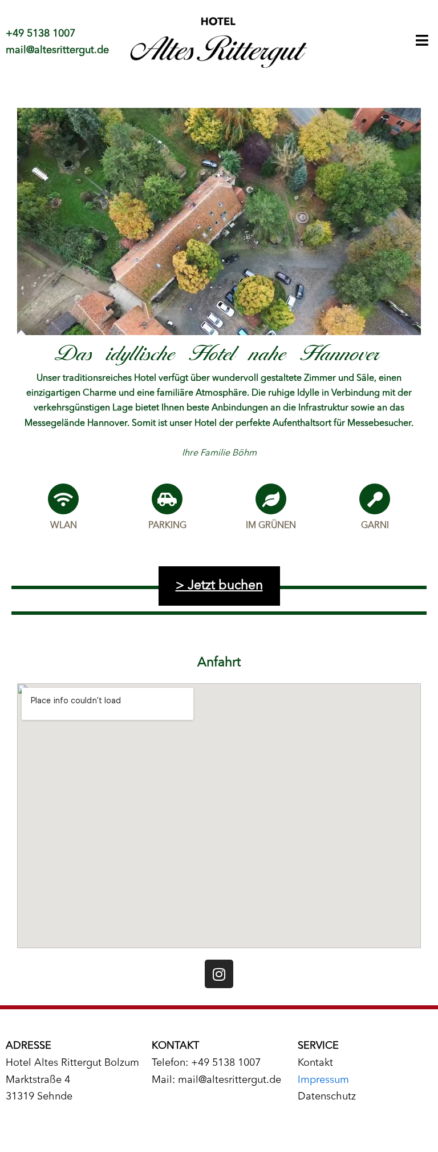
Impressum (323, 1080)
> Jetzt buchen (219, 586)
